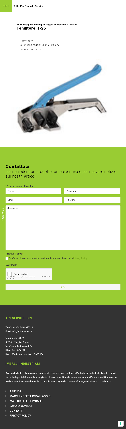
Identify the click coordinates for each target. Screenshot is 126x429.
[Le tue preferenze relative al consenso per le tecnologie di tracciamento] (121, 424)
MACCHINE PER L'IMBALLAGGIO (30, 396)
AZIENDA (15, 391)
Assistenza (2, 214)
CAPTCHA (11, 264)
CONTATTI (16, 410)
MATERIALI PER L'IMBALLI (26, 401)
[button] (113, 6)
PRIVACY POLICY (20, 415)
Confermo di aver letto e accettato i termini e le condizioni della (48, 258)
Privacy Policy (80, 258)
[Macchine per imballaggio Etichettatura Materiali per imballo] (22, 6)
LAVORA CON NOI (21, 405)
